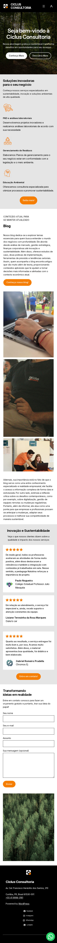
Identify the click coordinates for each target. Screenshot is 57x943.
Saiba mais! (28, 200)
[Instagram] (44, 939)
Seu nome (8, 713)
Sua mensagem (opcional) (16, 750)
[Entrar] (51, 6)
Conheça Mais (16, 55)
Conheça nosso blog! (17, 282)
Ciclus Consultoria (21, 6)
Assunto (7, 738)
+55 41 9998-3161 (14, 897)
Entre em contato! (28, 676)
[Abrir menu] (43, 6)
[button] (50, 936)
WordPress (23, 903)
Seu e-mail (8, 725)
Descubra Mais (40, 55)
